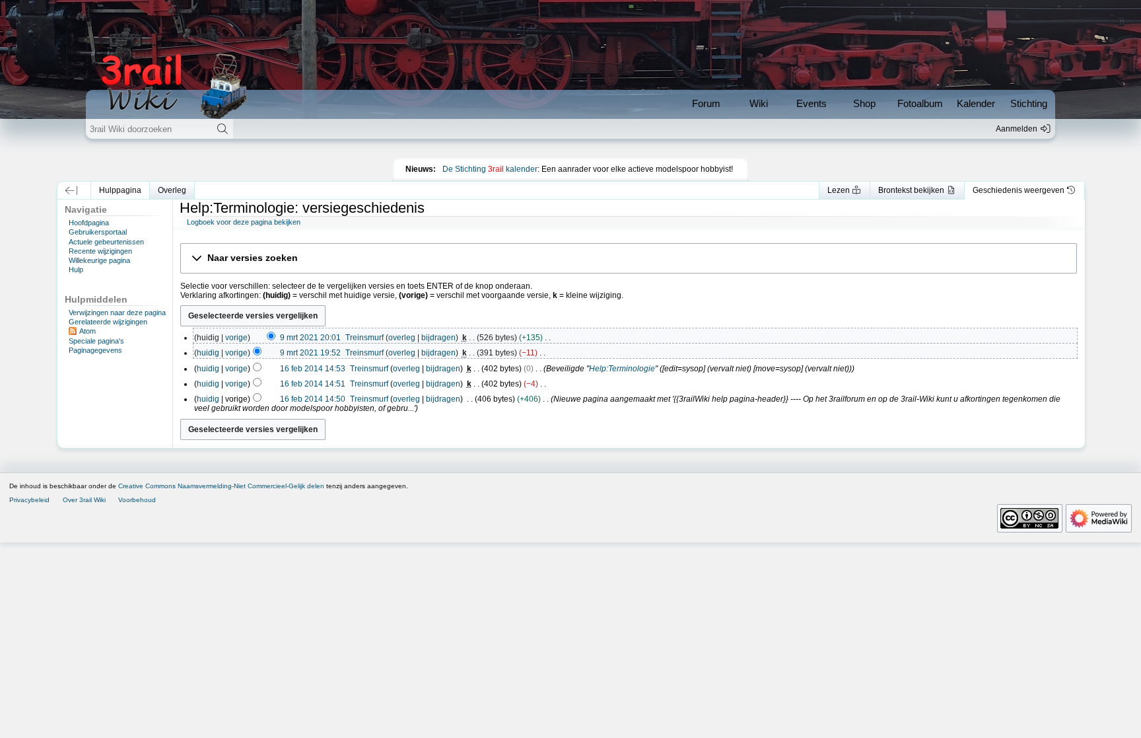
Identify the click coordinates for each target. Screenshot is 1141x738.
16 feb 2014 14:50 (312, 399)
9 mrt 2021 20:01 (310, 337)
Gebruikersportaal (98, 232)
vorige (236, 337)
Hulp (76, 270)
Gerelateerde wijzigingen (108, 322)
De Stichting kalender (489, 169)
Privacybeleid (29, 499)
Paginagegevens (95, 350)
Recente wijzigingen (100, 251)
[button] (71, 190)
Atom (87, 331)
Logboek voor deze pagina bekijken (243, 222)
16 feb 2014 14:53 (312, 368)
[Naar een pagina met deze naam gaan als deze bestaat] (222, 129)
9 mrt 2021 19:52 (310, 352)
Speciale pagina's (96, 341)
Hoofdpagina (89, 223)
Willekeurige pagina (99, 260)
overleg (401, 337)
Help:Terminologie (622, 368)
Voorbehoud (137, 499)
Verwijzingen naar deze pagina (117, 312)
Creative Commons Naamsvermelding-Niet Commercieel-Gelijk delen (221, 486)
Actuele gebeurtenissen (106, 242)
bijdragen (438, 337)
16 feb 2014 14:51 (312, 383)
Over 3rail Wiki (84, 499)
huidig (208, 352)
